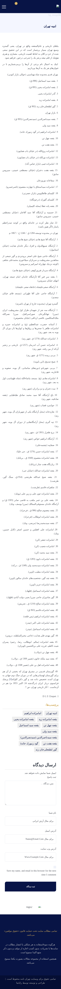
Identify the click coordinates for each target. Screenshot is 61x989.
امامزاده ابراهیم (32, 713)
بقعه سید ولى (49, 731)
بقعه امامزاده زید (48, 719)
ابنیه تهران (51, 713)
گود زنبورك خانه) (29, 743)
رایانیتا (19, 983)
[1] (10, 679)
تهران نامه (25, 979)
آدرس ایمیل (50, 831)
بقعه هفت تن (50, 743)
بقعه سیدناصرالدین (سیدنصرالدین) (38, 737)
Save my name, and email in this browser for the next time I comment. (31, 873)
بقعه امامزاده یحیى (24, 719)
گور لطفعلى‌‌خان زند (46, 749)
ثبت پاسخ (51, 777)
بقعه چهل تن (50, 725)
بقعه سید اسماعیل (29, 725)
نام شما (52, 813)
